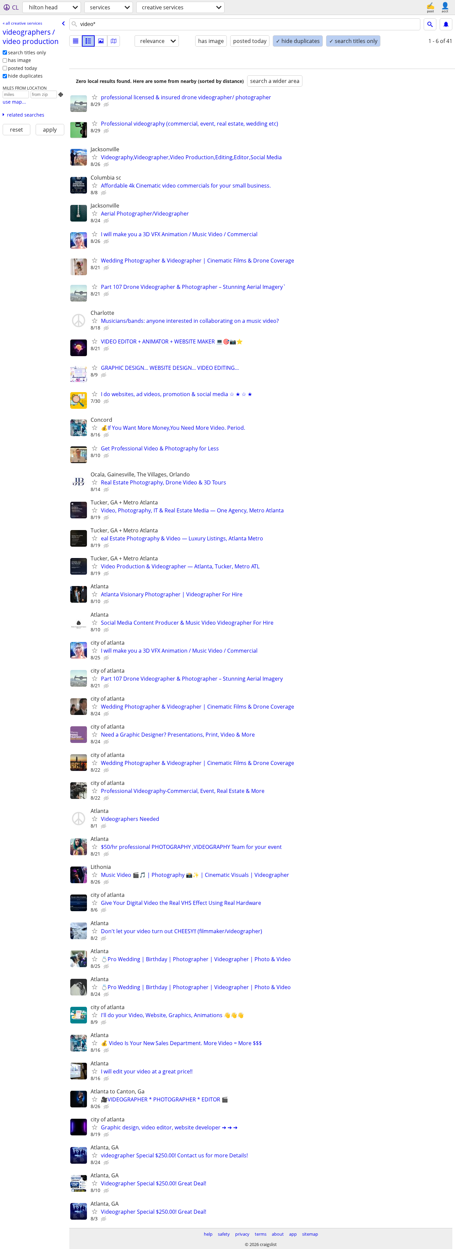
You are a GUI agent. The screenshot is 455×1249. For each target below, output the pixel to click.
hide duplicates (25, 76)
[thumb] (88, 41)
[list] (75, 41)
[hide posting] (107, 104)
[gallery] (101, 41)
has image (19, 60)
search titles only (27, 52)
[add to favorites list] (95, 97)
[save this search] (446, 24)
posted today (22, 68)
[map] (113, 41)
